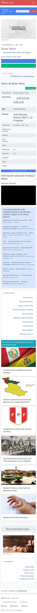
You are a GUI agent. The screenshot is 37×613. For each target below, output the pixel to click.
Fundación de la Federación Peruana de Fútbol (17, 430)
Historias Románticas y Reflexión (23, 309)
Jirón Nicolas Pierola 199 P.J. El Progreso (17, 52)
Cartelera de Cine (27, 322)
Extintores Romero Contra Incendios (19, 241)
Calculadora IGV (28, 297)
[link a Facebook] (14, 606)
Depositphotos (22, 591)
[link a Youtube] (24, 606)
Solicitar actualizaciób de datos (19, 170)
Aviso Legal (15, 598)
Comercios (5, 9)
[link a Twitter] (4, 606)
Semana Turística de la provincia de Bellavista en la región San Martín (17, 401)
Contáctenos (24, 602)
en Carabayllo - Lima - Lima (13, 45)
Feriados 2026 (29, 567)
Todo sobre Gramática (26, 301)
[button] (18, 61)
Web (14, 149)
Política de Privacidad (10, 602)
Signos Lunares (29, 573)
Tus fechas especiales (27, 576)
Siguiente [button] (11, 73)
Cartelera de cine (28, 570)
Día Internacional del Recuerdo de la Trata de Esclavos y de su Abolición (17, 460)
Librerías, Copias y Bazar (13, 56)
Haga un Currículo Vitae (25, 305)
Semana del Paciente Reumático (15, 517)
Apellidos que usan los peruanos (23, 318)
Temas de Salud (28, 326)
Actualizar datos (31, 88)
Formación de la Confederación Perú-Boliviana (17, 371)
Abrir (14, 153)
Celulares (33, 11)
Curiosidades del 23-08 (26, 579)
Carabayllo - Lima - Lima (20, 125)
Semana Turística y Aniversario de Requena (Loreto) (16, 489)
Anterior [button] (5, 73)
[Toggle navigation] (32, 2)
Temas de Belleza (27, 330)
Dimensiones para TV (26, 334)
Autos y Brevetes (27, 314)
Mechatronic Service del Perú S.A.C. (14, 256)
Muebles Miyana (21, 269)
